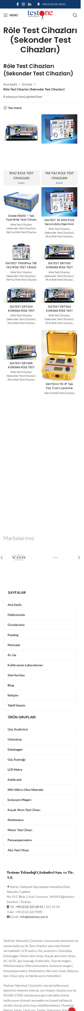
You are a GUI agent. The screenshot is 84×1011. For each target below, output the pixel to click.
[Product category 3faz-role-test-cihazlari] (21, 149)
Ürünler (27, 84)
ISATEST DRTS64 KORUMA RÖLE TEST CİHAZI (59, 310)
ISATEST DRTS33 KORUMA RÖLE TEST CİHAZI (59, 267)
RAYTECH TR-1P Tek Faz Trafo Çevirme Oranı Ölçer (59, 388)
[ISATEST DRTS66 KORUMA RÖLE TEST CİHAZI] (21, 351)
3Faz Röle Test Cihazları (59, 236)
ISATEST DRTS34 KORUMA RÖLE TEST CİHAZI (21, 310)
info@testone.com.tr (34, 917)
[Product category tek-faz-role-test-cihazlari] (59, 149)
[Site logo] (40, 15)
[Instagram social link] (23, 4)
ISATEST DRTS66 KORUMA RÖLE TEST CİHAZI (21, 367)
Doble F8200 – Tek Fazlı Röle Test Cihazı (21, 218)
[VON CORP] (21, 557)
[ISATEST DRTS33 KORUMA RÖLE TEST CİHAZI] (59, 251)
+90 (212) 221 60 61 (54, 4)
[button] (79, 557)
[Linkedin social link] (29, 4)
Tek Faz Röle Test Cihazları (21, 232)
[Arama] (75, 15)
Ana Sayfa (10, 84)
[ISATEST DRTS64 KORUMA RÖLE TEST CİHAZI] (59, 295)
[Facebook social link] (17, 4)
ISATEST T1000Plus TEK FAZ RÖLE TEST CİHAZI (21, 265)
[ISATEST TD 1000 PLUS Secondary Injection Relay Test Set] (59, 201)
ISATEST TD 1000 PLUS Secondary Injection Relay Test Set (59, 224)
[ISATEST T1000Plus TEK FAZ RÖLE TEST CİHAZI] (21, 251)
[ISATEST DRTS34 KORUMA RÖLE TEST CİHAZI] (21, 295)
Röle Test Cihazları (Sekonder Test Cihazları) (21, 226)
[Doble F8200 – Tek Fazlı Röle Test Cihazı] (21, 202)
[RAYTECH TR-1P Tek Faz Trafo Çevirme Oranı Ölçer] (59, 355)
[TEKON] (58, 557)
